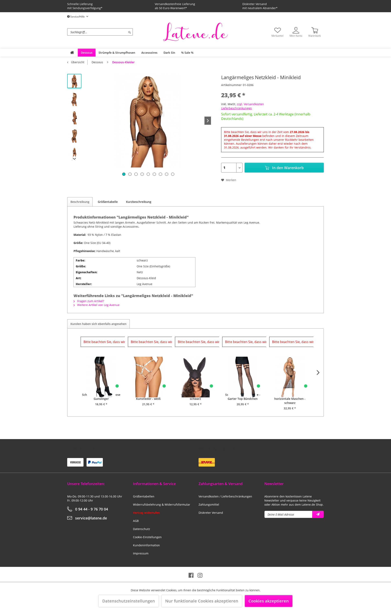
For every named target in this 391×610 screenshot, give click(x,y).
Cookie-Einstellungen (147, 537)
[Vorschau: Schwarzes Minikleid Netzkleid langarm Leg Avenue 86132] (74, 154)
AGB (136, 521)
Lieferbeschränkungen (236, 108)
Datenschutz (141, 529)
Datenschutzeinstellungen (128, 601)
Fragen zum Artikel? (90, 301)
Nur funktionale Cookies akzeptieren (201, 601)
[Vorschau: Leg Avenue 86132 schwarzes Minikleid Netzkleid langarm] (74, 136)
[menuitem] (114, 32)
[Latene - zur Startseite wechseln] (195, 31)
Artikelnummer (231, 85)
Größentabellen (143, 496)
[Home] (72, 53)
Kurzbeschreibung (138, 202)
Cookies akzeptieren (268, 601)
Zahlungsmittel (209, 504)
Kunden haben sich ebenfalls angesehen (98, 324)
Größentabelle (108, 202)
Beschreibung (79, 202)
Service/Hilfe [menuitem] (77, 16)
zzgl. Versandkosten (250, 104)
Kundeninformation (146, 545)
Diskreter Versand (211, 513)
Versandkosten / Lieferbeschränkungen (225, 496)
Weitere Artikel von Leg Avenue (98, 305)
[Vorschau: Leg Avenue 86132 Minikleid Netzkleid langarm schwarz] (74, 117)
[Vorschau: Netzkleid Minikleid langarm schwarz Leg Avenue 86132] (74, 99)
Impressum (140, 553)
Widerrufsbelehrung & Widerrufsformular (161, 504)
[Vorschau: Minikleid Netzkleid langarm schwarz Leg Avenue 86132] (74, 81)
